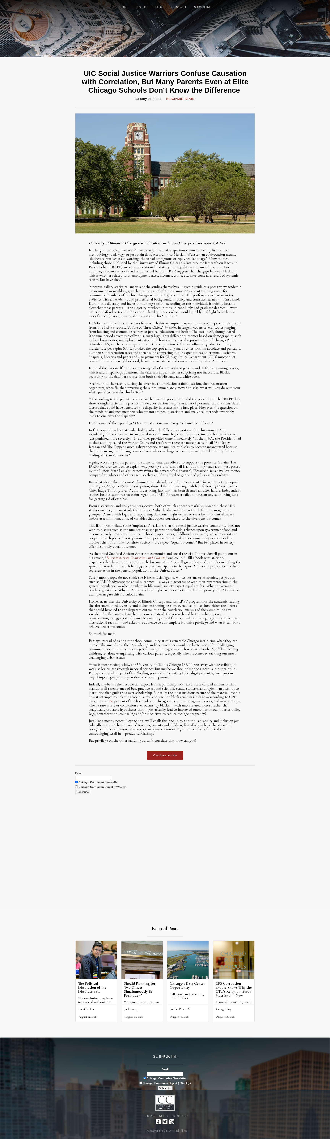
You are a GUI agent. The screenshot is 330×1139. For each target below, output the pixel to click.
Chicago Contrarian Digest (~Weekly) (102, 786)
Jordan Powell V (180, 1009)
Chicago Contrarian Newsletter (98, 782)
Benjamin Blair (180, 99)
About (141, 7)
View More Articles (165, 755)
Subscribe (202, 7)
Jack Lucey (131, 1009)
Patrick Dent (87, 1009)
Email (78, 773)
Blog (163, 1116)
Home (124, 7)
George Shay (223, 1009)
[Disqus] (165, 841)
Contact (179, 7)
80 (111, 701)
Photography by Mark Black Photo (167, 1130)
